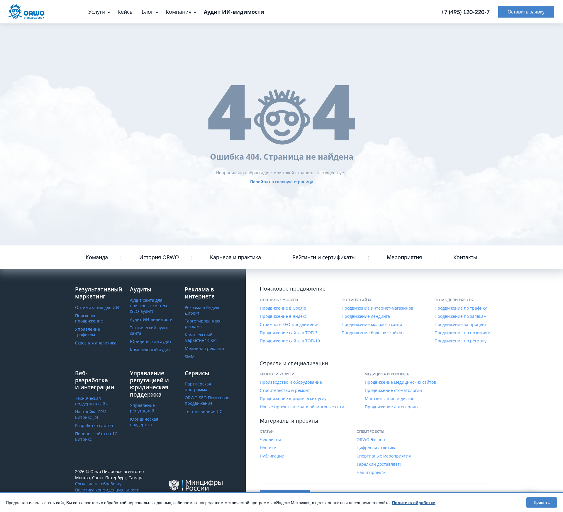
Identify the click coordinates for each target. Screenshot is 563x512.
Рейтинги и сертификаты (324, 257)
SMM (190, 356)
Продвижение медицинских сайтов (400, 382)
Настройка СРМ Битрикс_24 (90, 414)
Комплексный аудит (150, 349)
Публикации (272, 456)
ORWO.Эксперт (372, 439)
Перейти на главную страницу (281, 182)
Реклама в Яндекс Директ (202, 310)
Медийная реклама (204, 348)
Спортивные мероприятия (384, 456)
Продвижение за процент (461, 324)
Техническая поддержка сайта (92, 401)
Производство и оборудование (291, 382)
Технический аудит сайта (149, 330)
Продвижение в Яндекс (283, 316)
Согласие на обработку (98, 484)
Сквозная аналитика (95, 343)
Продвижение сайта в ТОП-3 (289, 332)
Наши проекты (371, 472)
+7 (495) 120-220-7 (465, 12)
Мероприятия (404, 257)
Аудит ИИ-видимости (151, 319)
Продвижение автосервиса (392, 406)
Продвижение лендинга (366, 316)
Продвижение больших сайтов (372, 332)
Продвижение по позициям (462, 332)
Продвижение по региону (460, 341)
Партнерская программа (198, 386)
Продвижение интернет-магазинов (377, 308)
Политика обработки (413, 502)
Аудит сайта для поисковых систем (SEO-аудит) (148, 306)
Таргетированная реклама (203, 323)
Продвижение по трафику (461, 308)
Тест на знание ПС (203, 411)
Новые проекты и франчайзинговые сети (302, 406)
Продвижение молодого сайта (372, 324)
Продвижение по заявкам (460, 316)
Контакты (465, 257)
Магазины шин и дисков (389, 398)
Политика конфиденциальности (107, 490)
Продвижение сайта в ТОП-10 (290, 341)
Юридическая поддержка (144, 422)
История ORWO (159, 257)
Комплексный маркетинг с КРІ (201, 337)
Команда (97, 257)
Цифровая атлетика (376, 447)
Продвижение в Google (283, 308)
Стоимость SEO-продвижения (290, 324)
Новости (268, 447)
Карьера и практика (235, 257)
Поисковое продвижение (89, 318)
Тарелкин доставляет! (379, 464)
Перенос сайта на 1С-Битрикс (97, 436)
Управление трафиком (87, 332)
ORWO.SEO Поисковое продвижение (207, 400)
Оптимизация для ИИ (97, 307)
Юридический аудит (151, 341)
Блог (147, 11)
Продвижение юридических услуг (294, 398)
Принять (542, 502)
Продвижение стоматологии (393, 390)
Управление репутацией (142, 408)
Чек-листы (270, 439)
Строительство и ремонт (285, 390)
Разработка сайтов (94, 425)
